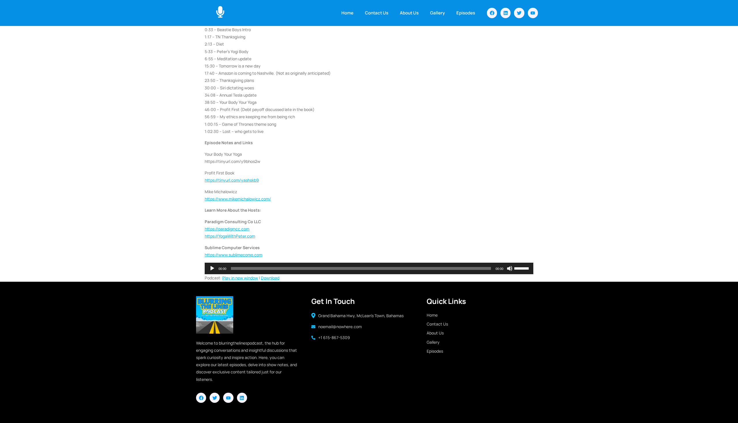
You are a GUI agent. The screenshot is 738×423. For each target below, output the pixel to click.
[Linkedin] (505, 13)
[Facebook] (492, 13)
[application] (369, 268)
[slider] (522, 268)
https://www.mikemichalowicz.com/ (238, 199)
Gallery (437, 13)
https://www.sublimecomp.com (233, 254)
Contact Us (376, 13)
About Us (409, 13)
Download (270, 278)
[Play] (212, 268)
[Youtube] (533, 13)
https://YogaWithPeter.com (230, 236)
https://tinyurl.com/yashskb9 (232, 180)
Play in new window (240, 278)
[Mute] (510, 268)
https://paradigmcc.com (227, 229)
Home (347, 13)
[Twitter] (519, 13)
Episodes (465, 13)
